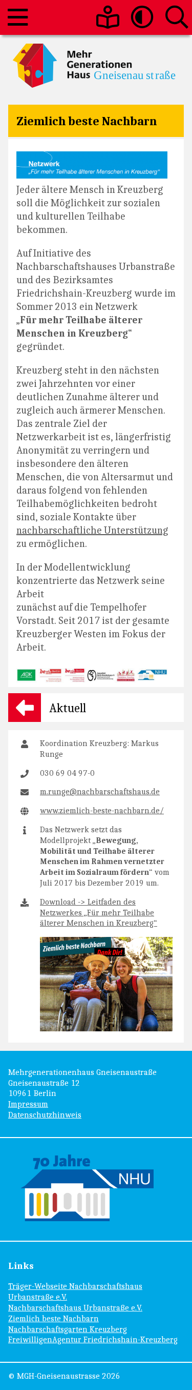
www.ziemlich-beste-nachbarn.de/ (102, 810)
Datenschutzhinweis (44, 1115)
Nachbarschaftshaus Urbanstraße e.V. (75, 1308)
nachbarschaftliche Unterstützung (92, 530)
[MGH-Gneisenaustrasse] (96, 66)
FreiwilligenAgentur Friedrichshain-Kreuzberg (93, 1339)
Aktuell (67, 707)
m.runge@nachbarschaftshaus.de (100, 791)
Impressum (28, 1104)
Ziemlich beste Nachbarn (86, 120)
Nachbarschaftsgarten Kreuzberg (67, 1329)
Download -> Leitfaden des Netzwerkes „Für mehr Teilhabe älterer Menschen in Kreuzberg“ (98, 912)
